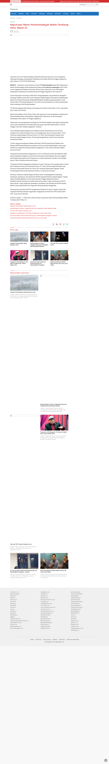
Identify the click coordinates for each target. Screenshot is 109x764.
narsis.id (73, 615)
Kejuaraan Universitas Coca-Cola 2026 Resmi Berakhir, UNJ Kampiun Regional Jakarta (71, 1)
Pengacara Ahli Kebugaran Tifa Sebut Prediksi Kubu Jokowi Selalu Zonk (30, 213)
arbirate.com (13, 624)
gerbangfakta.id (75, 611)
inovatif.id (12, 607)
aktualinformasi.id (45, 615)
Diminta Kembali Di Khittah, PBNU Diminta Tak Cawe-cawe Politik (28, 218)
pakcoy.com (74, 622)
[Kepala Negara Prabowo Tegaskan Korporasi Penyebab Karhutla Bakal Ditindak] (39, 237)
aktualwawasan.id (76, 609)
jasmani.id (13, 601)
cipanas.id (13, 603)
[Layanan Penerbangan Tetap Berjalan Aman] (19, 237)
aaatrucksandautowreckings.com (19, 620)
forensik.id (74, 618)
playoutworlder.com (15, 626)
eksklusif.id (13, 605)
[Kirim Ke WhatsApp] (67, 224)
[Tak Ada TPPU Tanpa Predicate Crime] (59, 237)
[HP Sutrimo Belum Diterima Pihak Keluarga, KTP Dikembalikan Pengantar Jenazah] (39, 255)
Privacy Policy (47, 639)
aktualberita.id (75, 596)
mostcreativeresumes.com (48, 607)
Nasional (21, 13)
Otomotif (34, 13)
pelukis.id (12, 598)
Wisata (73, 13)
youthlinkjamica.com (16, 622)
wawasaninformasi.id (77, 601)
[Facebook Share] (53, 224)
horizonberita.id (75, 603)
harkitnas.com (75, 626)
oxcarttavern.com (45, 609)
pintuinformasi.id (75, 599)
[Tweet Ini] (57, 224)
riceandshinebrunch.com (47, 611)
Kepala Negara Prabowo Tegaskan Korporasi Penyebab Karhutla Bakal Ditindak (33, 208)
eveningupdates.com (46, 603)
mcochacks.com (45, 605)
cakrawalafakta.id (75, 598)
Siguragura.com (59, 642)
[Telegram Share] (63, 224)
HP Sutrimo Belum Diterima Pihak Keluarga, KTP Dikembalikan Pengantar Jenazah (33, 215)
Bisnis (27, 13)
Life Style (65, 13)
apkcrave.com (44, 598)
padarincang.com (15, 594)
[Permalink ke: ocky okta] (11, 31)
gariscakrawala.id (45, 620)
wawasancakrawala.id (77, 594)
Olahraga (41, 13)
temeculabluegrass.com (16, 628)
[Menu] (11, 4)
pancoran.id (13, 599)
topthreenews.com (15, 618)
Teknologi (49, 13)
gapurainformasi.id (46, 618)
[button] (97, 4)
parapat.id (13, 613)
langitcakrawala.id (45, 626)
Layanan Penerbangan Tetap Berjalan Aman (23, 206)
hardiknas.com (75, 620)
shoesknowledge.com (47, 613)
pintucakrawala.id (75, 592)
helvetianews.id (45, 624)
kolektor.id (13, 596)
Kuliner (79, 13)
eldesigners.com (45, 592)
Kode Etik (38, 639)
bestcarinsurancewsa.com (48, 599)
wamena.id (13, 611)
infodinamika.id (75, 613)
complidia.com (45, 601)
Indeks (32, 639)
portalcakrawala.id (76, 605)
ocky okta (16, 31)
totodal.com (44, 596)
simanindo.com (14, 592)
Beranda (13, 13)
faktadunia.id (44, 617)
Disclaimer (62, 639)
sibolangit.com (75, 630)
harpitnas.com (75, 624)
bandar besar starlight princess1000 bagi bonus (84, 18)
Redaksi (55, 639)
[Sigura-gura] (14, 9)
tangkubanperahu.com (77, 628)
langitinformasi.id (45, 628)
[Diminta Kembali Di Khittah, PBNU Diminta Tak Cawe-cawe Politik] (59, 255)
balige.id (12, 617)
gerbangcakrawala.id (46, 622)
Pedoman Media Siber (73, 639)
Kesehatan (58, 13)
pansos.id (73, 617)
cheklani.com (44, 594)
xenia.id (12, 609)
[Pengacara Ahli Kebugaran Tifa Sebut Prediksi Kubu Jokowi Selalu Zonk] (19, 255)
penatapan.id (13, 615)
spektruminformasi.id (77, 607)
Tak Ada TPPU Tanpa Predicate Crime (21, 211)
